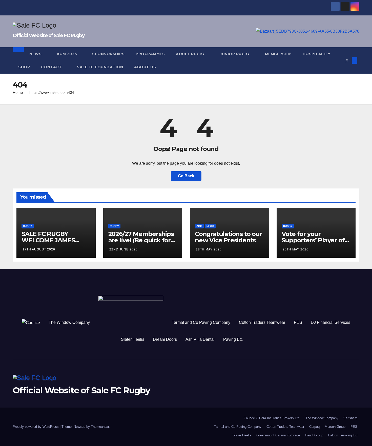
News (36, 54)
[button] (347, 60)
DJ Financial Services (330, 322)
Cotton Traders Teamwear (262, 322)
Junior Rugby (235, 54)
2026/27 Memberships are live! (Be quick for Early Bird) (141, 240)
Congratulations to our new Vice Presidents (228, 237)
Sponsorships (108, 54)
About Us (145, 67)
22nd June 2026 (123, 249)
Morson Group (335, 427)
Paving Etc (233, 339)
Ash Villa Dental (200, 339)
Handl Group (314, 435)
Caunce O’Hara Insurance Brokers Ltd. (272, 418)
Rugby (27, 226)
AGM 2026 (67, 54)
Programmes (150, 54)
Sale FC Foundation (100, 67)
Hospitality (317, 54)
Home (18, 92)
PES (298, 322)
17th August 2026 (39, 249)
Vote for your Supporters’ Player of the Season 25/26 (313, 240)
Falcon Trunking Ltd (342, 435)
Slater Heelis (132, 339)
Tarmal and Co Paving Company (201, 322)
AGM (199, 226)
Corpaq (314, 427)
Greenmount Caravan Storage (278, 435)
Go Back (186, 176)
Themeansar (100, 427)
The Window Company (69, 322)
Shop (24, 67)
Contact (52, 67)
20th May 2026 (295, 249)
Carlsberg (350, 418)
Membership (278, 54)
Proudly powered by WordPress (36, 427)
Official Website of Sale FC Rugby (48, 35)
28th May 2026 (209, 249)
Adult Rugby (191, 54)
